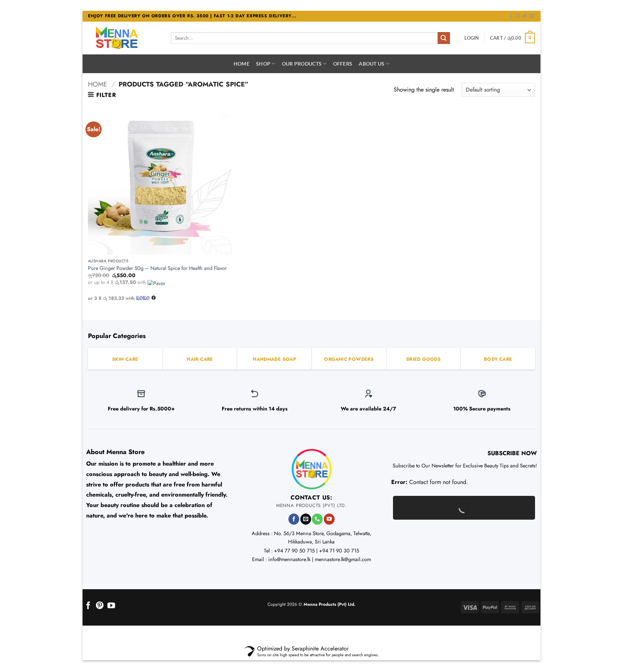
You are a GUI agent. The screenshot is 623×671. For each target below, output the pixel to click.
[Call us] (317, 519)
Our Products (302, 64)
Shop (263, 64)
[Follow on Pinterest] (99, 606)
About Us (371, 64)
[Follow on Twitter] (524, 16)
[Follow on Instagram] (518, 16)
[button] (471, 38)
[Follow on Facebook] (511, 16)
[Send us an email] (531, 16)
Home (241, 64)
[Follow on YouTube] (329, 519)
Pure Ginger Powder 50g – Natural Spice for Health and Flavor (157, 268)
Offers (343, 64)
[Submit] (444, 38)
